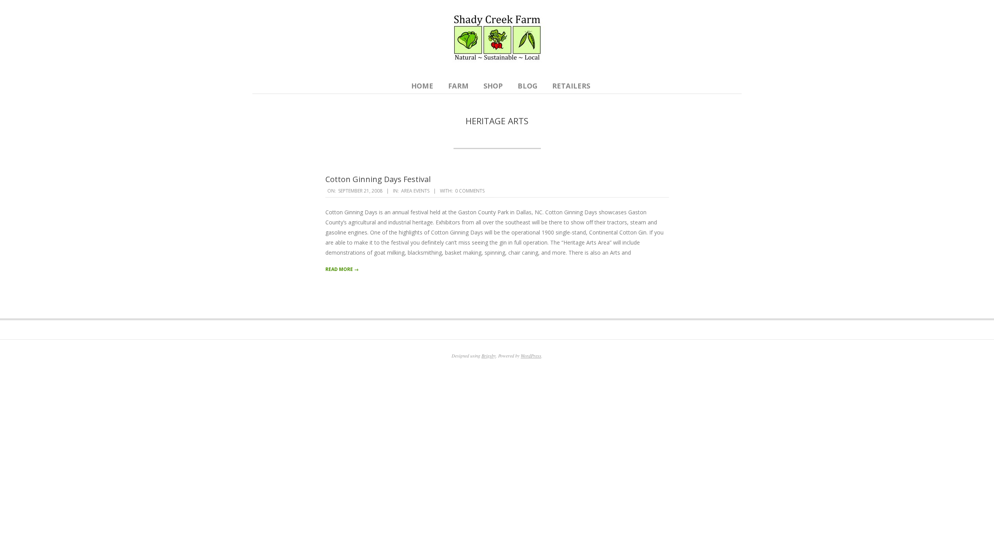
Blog (527, 85)
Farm (458, 85)
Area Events (415, 190)
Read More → (342, 269)
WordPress (531, 355)
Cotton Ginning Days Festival (378, 179)
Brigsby (488, 355)
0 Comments (470, 190)
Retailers (571, 85)
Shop (493, 85)
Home (422, 85)
